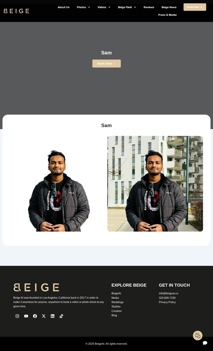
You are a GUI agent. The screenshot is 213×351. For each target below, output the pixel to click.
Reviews (149, 7)
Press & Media (167, 14)
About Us (64, 7)
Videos (102, 7)
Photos (81, 7)
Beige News (169, 7)
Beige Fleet (125, 7)
